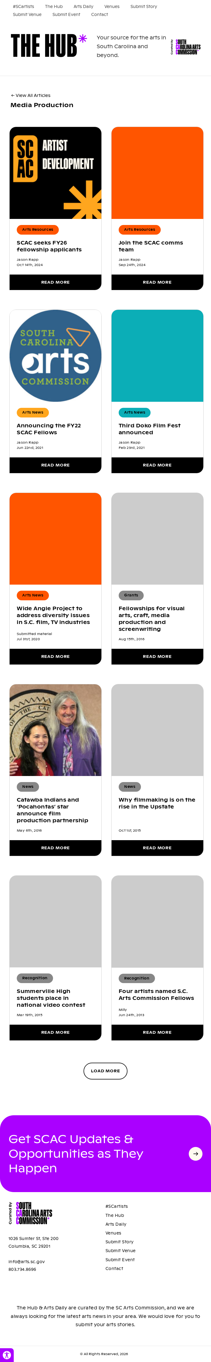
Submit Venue (27, 14)
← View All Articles (31, 95)
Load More (105, 1070)
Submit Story (144, 6)
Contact (99, 14)
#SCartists (23, 6)
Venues (112, 6)
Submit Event (66, 14)
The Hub (54, 6)
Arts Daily (83, 6)
